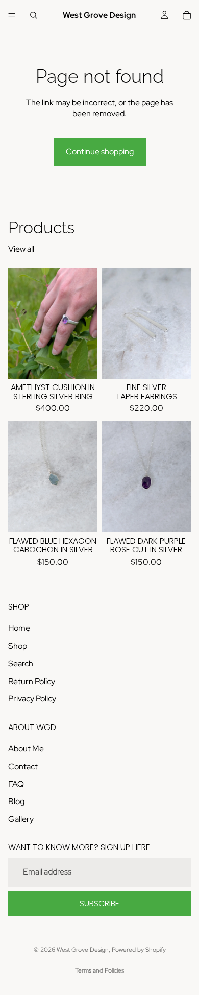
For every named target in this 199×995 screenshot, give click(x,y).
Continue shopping (100, 151)
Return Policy (31, 681)
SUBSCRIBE (99, 903)
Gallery (21, 819)
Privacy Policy (32, 698)
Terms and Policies (99, 970)
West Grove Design (83, 949)
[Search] (33, 15)
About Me (26, 749)
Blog (16, 801)
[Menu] (11, 15)
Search (20, 663)
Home (19, 628)
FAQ (16, 784)
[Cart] (187, 15)
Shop (17, 646)
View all (21, 249)
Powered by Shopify (139, 949)
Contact (23, 766)
